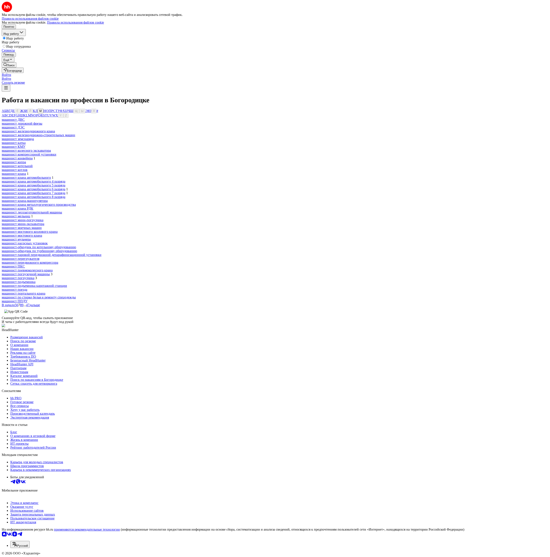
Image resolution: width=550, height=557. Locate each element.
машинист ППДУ (15, 301)
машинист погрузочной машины (26, 274)
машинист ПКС (13, 266)
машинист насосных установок (25, 243)
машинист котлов (15, 170)
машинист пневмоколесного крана (27, 270)
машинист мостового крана (22, 235)
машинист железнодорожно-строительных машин (38, 135)
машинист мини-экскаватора (23, 224)
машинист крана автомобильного (26, 177)
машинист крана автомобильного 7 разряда (33, 193)
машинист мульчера (16, 239)
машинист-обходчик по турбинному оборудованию (39, 251)
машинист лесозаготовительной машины (32, 212)
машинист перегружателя (20, 258)
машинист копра (14, 162)
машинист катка (14, 143)
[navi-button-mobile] (6, 88)
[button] (6, 75)
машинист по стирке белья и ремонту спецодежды (39, 297)
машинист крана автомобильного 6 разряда (33, 189)
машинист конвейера (17, 158)
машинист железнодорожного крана (28, 131)
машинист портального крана (23, 293)
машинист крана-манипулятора (25, 201)
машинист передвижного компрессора (30, 262)
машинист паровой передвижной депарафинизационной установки (51, 255)
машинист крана (14, 174)
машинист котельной (17, 166)
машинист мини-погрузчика (22, 220)
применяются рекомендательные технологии (87, 529)
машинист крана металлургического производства (39, 204)
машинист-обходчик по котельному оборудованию (39, 247)
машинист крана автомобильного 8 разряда (33, 197)
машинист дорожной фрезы (22, 123)
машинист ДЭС (13, 127)
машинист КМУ (13, 146)
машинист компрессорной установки (29, 154)
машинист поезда (14, 289)
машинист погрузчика (18, 278)
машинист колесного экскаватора (26, 150)
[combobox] (20, 544)
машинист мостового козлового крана (30, 231)
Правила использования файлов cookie (75, 22)
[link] (9, 65)
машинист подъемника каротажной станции (34, 286)
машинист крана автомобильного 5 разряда (33, 185)
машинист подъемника (18, 282)
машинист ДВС (13, 119)
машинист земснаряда (18, 139)
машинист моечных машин (22, 228)
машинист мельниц (16, 216)
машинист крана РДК (17, 208)
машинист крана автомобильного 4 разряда (33, 181)
